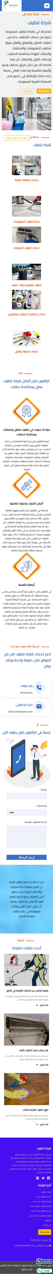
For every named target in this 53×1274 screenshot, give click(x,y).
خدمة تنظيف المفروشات (26, 221)
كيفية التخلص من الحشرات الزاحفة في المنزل (27, 990)
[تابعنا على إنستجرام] (37, 1178)
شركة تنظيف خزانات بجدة (41, 1211)
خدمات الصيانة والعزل (26, 351)
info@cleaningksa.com (20, 711)
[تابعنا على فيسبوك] (48, 1178)
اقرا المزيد (44, 1005)
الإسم (43, 789)
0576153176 (26, 693)
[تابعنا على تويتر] (43, 1178)
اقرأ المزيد (27, 91)
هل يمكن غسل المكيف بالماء (33, 1050)
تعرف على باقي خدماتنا (16, 138)
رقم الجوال (41, 806)
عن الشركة (46, 1225)
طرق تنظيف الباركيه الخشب (35, 1110)
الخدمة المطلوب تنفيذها (35, 822)
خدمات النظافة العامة (26, 180)
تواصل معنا (44, 91)
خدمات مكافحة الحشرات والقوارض (26, 314)
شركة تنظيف (46, 1192)
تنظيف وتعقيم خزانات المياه (26, 285)
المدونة (48, 1220)
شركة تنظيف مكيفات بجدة (40, 1206)
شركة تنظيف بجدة (43, 1197)
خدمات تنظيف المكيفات (26, 247)
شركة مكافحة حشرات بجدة (40, 1216)
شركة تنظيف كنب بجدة (42, 1201)
